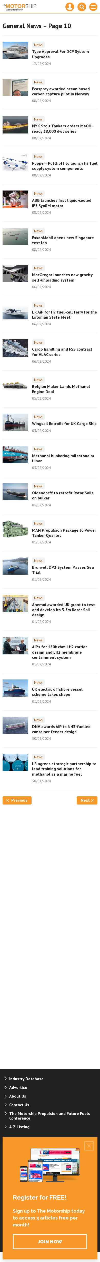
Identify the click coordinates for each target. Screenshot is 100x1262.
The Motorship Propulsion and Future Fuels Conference (49, 1116)
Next (89, 800)
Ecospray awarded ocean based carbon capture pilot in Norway (61, 91)
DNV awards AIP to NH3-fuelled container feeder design (61, 729)
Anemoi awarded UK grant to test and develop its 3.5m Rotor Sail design (63, 610)
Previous (21, 800)
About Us (17, 1096)
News (38, 44)
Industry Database (26, 1078)
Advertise (18, 1087)
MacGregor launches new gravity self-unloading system (62, 277)
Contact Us (19, 1104)
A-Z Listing (19, 1126)
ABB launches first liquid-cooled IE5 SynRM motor (61, 203)
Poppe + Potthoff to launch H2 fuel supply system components (64, 166)
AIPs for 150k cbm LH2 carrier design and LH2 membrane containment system (59, 652)
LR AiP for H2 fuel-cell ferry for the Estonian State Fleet (64, 314)
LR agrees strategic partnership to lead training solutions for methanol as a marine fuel (64, 769)
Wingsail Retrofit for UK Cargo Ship (64, 423)
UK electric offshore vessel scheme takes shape (57, 692)
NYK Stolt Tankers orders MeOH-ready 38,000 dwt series (62, 128)
